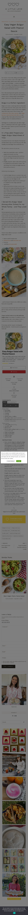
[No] (26, 910)
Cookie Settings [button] (11, 461)
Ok (14, 913)
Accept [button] (18, 461)
